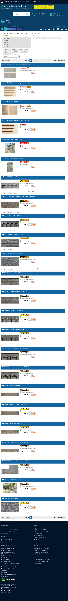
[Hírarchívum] (57, 29)
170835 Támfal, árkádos (11, 177)
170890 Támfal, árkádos (11, 215)
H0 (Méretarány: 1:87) (40, 530)
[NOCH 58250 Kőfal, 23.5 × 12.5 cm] (10, 507)
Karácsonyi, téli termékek (41, 552)
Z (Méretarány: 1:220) (40, 537)
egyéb (21, 29)
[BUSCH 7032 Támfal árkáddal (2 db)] (10, 167)
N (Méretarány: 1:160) (40, 535)
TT (11, 29)
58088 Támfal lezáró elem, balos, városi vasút (17, 461)
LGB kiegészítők (5, 550)
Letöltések (64, 29)
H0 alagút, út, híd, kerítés (27, 33)
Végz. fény (8, 52)
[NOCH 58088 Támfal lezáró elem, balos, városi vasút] (10, 469)
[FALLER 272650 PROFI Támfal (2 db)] (10, 243)
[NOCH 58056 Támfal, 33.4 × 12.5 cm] (10, 319)
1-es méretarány (6, 576)
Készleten (24, 52)
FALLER (6, 42)
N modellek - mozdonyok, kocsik (10, 567)
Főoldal (3, 33)
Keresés (16, 2)
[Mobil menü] (2, 2)
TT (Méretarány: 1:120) (40, 533)
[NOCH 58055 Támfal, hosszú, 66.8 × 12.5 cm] (10, 300)
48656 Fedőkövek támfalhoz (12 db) (15, 120)
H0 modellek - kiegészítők (13, 33)
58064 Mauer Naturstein (11, 385)
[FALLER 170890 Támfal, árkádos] (10, 224)
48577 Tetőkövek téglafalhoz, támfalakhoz (17, 83)
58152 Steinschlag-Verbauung (12, 479)
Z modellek (4, 570)
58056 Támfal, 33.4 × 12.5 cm (12, 310)
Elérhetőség (24, 2)
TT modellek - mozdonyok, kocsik (10, 563)
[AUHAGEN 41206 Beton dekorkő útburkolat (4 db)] (10, 73)
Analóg (14, 49)
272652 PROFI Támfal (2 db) (12, 253)
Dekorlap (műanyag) (40, 38)
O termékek (4, 572)
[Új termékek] (53, 29)
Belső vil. (16, 52)
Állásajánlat (4, 533)
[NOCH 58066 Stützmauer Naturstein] (10, 432)
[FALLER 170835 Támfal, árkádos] (10, 185)
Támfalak (37, 33)
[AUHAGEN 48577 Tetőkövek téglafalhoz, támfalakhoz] (10, 91)
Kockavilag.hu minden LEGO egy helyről (44, 559)
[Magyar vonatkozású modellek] (40, 29)
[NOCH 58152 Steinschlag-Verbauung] (10, 488)
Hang (20, 49)
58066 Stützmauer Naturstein (12, 423)
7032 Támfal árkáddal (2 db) (12, 158)
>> (37, 60)
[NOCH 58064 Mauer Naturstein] (10, 394)
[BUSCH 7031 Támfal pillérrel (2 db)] (10, 148)
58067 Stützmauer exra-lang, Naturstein (15, 442)
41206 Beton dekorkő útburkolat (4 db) (16, 64)
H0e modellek (5, 557)
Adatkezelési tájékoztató (8, 531)
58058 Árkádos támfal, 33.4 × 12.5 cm (15, 348)
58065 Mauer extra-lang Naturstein (14, 404)
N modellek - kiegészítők (8, 568)
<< (26, 60)
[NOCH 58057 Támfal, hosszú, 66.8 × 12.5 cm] (10, 338)
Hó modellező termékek (40, 554)
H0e (8, 29)
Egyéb (35, 539)
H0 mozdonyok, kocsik (7, 552)
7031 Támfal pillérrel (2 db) (12, 139)
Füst (26, 49)
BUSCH (6, 40)
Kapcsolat (4, 528)
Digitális (7, 49)
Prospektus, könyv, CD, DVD (41, 548)
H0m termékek (5, 559)
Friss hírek (8, 2)
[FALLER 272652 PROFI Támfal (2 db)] (10, 262)
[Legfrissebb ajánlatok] (44, 29)
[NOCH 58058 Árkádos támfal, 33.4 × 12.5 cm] (10, 357)
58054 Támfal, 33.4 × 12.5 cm (12, 273)
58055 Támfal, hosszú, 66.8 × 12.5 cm (14, 291)
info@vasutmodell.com (10, 587)
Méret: (3, 193)
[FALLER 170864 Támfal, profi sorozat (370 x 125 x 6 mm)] (10, 205)
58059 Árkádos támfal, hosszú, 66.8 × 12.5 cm (17, 367)
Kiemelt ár (8, 54)
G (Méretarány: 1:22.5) (40, 528)
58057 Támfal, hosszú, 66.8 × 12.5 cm (14, 329)
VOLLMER (6, 46)
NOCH (6, 44)
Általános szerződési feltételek (9, 530)
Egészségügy (37, 563)
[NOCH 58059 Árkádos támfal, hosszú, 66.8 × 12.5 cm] (10, 375)
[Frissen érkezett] (48, 29)
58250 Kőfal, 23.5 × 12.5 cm (12, 498)
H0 (5, 29)
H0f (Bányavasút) (6, 561)
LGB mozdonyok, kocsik (7, 548)
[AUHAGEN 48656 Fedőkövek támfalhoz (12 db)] (10, 129)
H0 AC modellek (5, 555)
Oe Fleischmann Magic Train (9, 574)
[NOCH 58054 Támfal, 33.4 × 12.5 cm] (10, 281)
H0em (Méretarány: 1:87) (41, 531)
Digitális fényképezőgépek (41, 561)
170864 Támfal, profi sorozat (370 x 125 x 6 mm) (18, 196)
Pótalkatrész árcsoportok (41, 550)
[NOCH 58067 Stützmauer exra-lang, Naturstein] (10, 451)
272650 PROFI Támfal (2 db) (12, 234)
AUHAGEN (7, 38)
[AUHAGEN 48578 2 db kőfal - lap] (10, 110)
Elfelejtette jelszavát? (7, 539)
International (35, 2)
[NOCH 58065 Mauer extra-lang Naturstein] (10, 413)
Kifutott (16, 54)
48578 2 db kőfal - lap (11, 101)
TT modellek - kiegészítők (8, 565)
